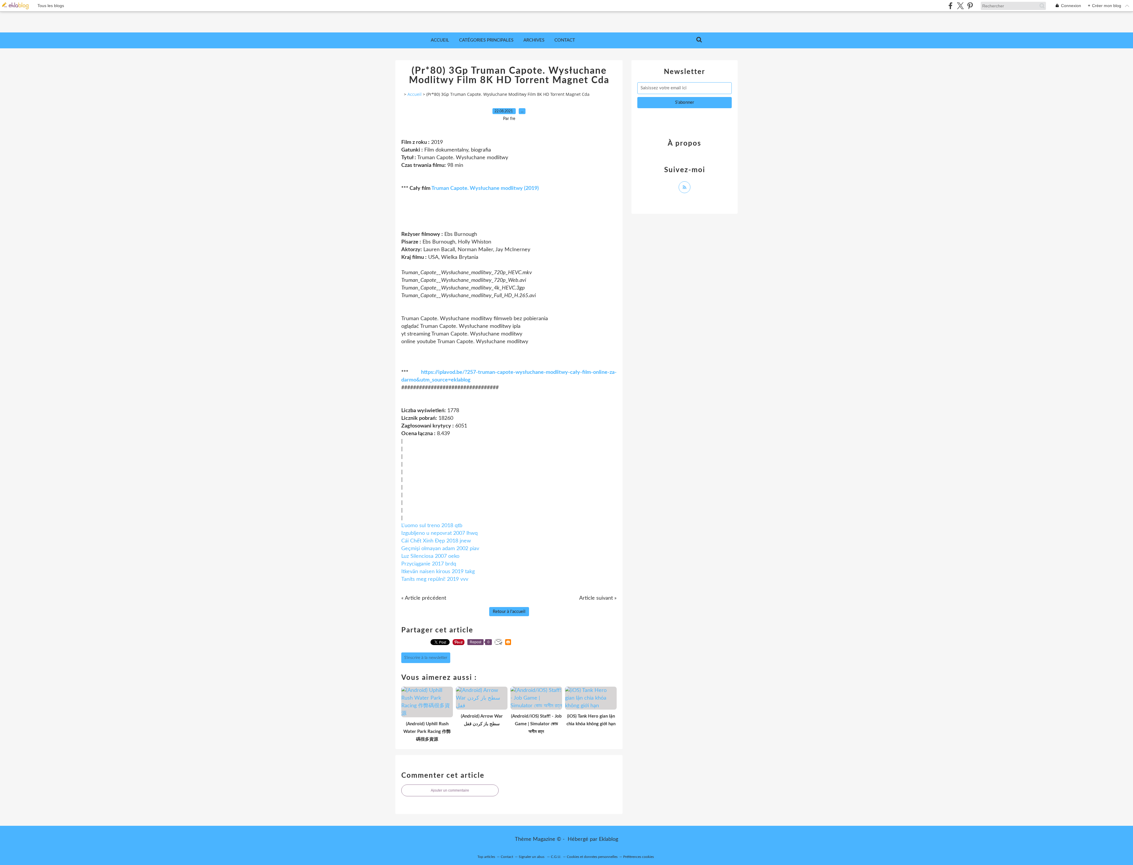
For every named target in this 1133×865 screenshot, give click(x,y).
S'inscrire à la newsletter (425, 658)
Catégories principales (486, 40)
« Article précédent (423, 598)
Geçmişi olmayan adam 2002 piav (440, 548)
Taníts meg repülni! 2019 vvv (434, 579)
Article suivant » (598, 598)
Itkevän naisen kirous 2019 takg (438, 571)
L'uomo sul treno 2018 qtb (431, 525)
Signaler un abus (532, 857)
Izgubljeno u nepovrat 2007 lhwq (439, 533)
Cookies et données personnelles (592, 857)
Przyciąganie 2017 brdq (428, 564)
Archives (533, 40)
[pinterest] (970, 5)
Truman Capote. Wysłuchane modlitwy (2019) (485, 188)
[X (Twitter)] (960, 5)
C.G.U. (556, 857)
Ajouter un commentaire (450, 790)
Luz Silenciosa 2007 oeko (430, 556)
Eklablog (608, 839)
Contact (564, 40)
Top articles (486, 857)
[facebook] (950, 5)
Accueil (440, 40)
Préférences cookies (638, 857)
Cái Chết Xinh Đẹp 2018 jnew (436, 541)
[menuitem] (439, 40)
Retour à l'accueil (509, 611)
